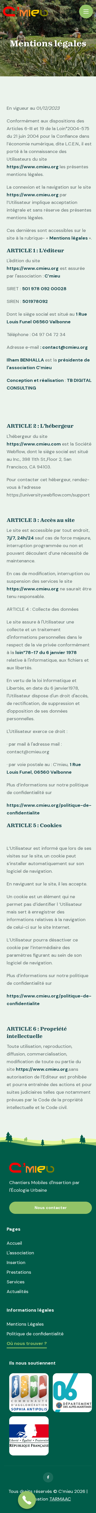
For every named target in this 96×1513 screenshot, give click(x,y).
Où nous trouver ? (27, 1344)
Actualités (17, 1291)
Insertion (16, 1262)
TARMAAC (60, 1499)
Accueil (14, 1243)
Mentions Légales (25, 1324)
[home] (25, 11)
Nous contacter (51, 1207)
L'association (20, 1253)
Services (16, 1282)
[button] (86, 11)
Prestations (19, 1272)
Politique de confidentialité (35, 1334)
